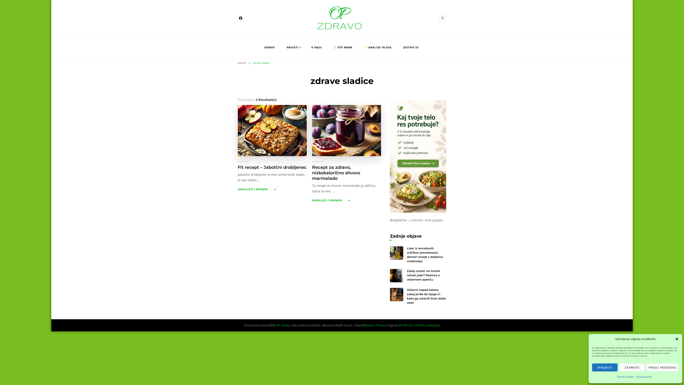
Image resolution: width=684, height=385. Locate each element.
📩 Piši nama (343, 47)
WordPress (405, 325)
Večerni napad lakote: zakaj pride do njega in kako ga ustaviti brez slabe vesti (426, 296)
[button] (677, 339)
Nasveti (292, 47)
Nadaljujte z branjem (253, 189)
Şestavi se (411, 47)
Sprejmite (605, 367)
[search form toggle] (442, 18)
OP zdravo (283, 325)
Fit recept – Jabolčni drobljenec (272, 167)
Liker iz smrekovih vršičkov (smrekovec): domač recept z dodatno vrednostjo (425, 255)
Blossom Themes (374, 325)
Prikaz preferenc (663, 367)
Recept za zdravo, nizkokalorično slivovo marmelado (336, 173)
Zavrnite (632, 367)
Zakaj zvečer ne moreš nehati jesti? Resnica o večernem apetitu (423, 275)
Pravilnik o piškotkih (625, 376)
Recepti (243, 161)
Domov (269, 47)
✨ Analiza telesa (378, 47)
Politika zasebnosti (644, 376)
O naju (316, 47)
